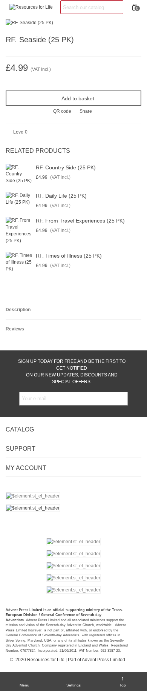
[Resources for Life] (31, 7)
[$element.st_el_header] (73, 508)
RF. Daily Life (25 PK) (61, 196)
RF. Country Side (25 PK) (66, 167)
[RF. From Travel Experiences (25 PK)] (19, 230)
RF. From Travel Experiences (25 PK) (80, 221)
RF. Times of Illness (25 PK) (69, 256)
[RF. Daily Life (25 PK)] (19, 199)
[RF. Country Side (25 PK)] (19, 174)
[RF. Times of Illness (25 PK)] (19, 262)
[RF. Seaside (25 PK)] (29, 22)
